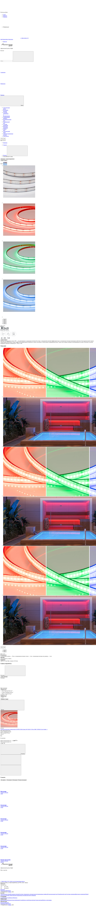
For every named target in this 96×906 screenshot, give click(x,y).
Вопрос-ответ (26, 900)
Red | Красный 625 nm (7, 690)
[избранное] (11, 770)
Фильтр (2, 709)
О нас (4, 14)
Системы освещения (5, 125)
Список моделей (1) (10, 158)
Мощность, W (4, 695)
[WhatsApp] (10, 38)
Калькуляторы (32, 900)
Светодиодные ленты (5, 894)
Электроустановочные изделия (19, 895)
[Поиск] (23, 56)
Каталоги (3, 900)
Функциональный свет (52, 894)
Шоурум (5, 41)
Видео (6, 900)
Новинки (5, 142)
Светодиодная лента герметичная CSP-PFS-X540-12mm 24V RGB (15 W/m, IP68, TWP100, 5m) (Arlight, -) (24, 729)
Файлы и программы (47, 900)
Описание (3, 158)
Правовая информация (6, 890)
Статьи (21, 900)
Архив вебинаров (16, 900)
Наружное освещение (5, 127)
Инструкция (15, 780)
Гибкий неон (4, 129)
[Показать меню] (17, 151)
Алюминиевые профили (6, 118)
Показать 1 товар (4, 699)
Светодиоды (6, 136)
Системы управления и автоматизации (28, 894)
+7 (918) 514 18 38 (13, 881)
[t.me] (30, 880)
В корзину (23, 753)
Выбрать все (3, 689)
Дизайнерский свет (62, 894)
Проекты (5, 16)
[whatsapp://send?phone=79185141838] (10, 880)
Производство (6, 897)
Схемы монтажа (38, 900)
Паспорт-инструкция (22, 780)
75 (3, 697)
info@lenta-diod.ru (21, 881)
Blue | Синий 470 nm (7, 693)
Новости (5, 15)
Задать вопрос (4, 160)
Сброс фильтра (4, 676)
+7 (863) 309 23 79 (5, 881)
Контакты (11, 39)
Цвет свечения (4, 688)
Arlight (9, 891)
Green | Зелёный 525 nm (7, 692)
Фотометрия (9, 780)
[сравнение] (11, 759)
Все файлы (3, 780)
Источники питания (5, 111)
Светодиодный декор (7, 895)
